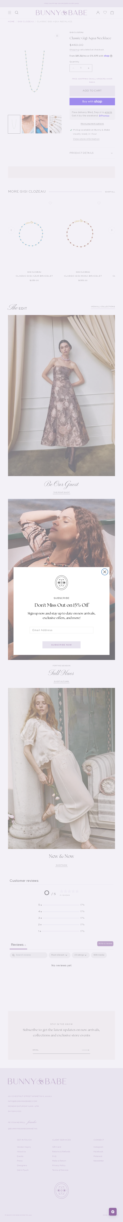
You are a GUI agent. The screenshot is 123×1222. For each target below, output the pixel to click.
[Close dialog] (105, 572)
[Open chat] (113, 1212)
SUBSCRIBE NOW (61, 645)
